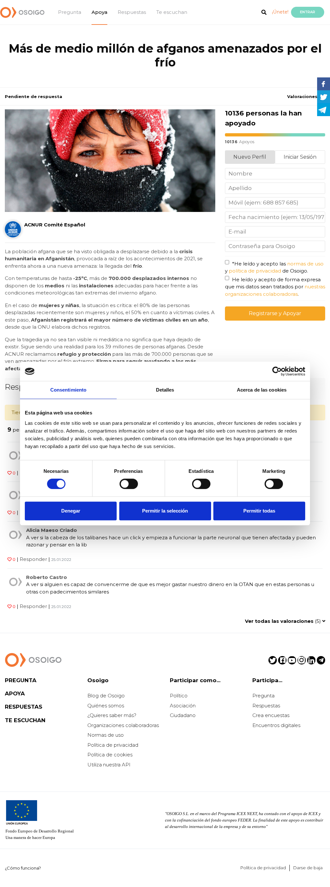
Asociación (183, 706)
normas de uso (305, 264)
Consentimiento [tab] (68, 390)
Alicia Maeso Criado (51, 530)
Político (179, 696)
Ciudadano (183, 715)
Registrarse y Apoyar (275, 313)
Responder (33, 559)
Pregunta (69, 12)
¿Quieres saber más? (111, 715)
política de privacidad (255, 271)
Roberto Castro (46, 577)
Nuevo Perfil (249, 157)
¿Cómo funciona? (23, 868)
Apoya (99, 12)
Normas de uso (105, 735)
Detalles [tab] (165, 390)
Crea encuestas (270, 715)
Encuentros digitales (276, 725)
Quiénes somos (105, 706)
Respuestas (132, 12)
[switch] (129, 484)
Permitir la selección (165, 510)
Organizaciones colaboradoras (123, 725)
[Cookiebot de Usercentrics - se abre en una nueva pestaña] (277, 371)
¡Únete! (280, 12)
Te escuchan (171, 12)
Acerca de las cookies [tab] (261, 390)
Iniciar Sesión (300, 157)
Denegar (70, 510)
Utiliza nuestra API (109, 765)
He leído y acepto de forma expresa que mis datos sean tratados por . (275, 286)
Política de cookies (109, 755)
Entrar (307, 12)
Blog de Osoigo (106, 696)
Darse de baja (308, 867)
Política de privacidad (112, 745)
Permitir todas (259, 510)
